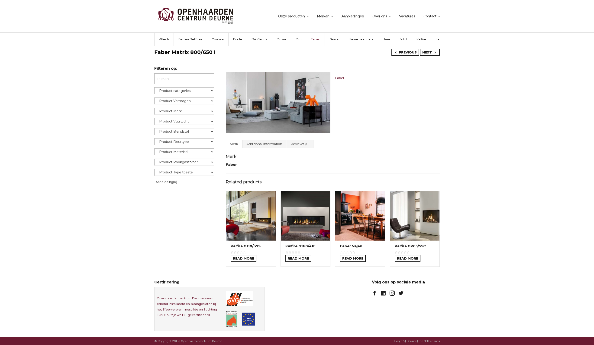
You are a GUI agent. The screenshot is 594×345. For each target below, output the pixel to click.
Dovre (281, 39)
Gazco (334, 39)
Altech (164, 39)
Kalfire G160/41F (300, 246)
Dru (298, 39)
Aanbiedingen (353, 16)
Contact (429, 16)
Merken (323, 16)
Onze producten (291, 16)
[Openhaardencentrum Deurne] (195, 16)
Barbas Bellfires (190, 39)
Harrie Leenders (361, 39)
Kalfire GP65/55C (410, 246)
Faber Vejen (351, 246)
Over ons (379, 16)
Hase (386, 39)
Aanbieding (166, 182)
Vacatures (407, 16)
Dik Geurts (259, 39)
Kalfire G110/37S (246, 246)
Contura (218, 39)
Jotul (403, 39)
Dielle (237, 39)
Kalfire (421, 39)
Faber (315, 39)
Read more (243, 258)
